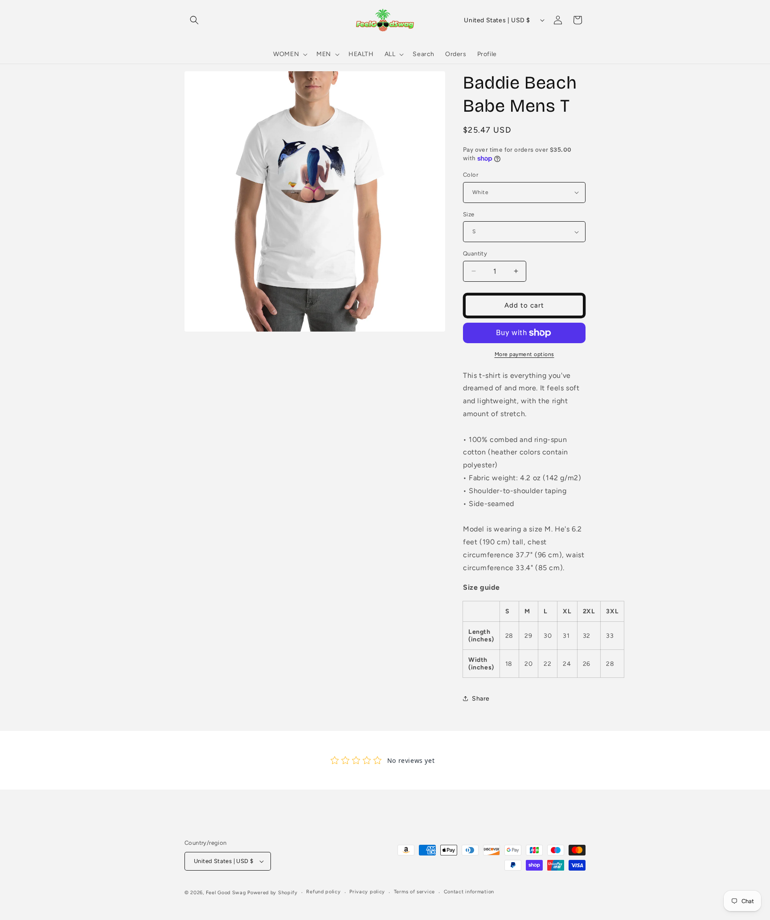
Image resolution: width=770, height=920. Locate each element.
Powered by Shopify (272, 893)
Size (469, 214)
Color (470, 174)
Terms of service (414, 892)
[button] (194, 20)
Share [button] (481, 698)
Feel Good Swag (226, 893)
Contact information (469, 892)
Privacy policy (367, 892)
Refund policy (323, 892)
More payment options (524, 354)
